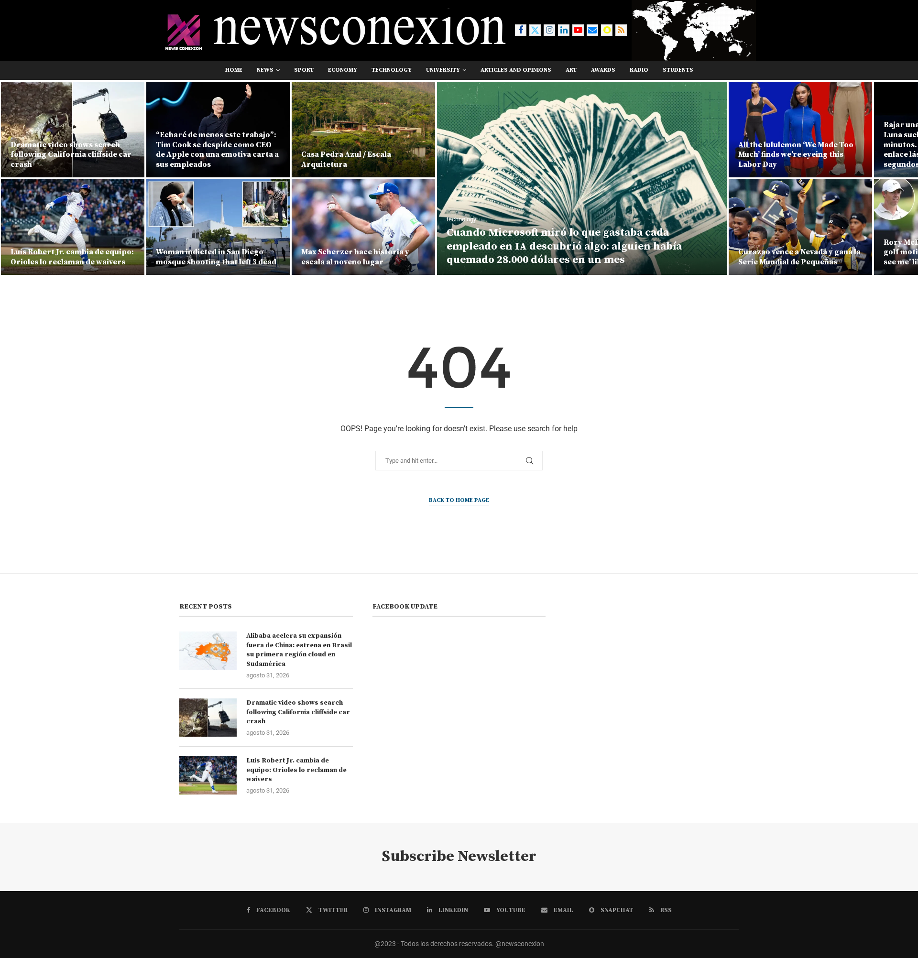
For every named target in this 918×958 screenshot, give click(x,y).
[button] (18, 178)
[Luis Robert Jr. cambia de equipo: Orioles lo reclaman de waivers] (208, 775)
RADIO (639, 70)
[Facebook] (520, 30)
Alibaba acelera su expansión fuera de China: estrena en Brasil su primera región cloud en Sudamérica (299, 649)
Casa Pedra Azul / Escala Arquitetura (201, 159)
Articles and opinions (516, 70)
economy (342, 70)
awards (603, 70)
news (265, 70)
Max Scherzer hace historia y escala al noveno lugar (210, 257)
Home (233, 70)
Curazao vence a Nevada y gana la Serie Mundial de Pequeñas (654, 257)
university (443, 70)
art (571, 70)
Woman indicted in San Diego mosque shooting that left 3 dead (71, 257)
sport (304, 70)
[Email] (592, 30)
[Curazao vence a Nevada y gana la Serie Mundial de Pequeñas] (655, 227)
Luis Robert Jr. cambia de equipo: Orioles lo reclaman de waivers (296, 770)
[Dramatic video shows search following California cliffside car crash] (208, 717)
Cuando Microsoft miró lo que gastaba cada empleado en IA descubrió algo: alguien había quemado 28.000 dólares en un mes (418, 246)
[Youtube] (578, 30)
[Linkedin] (563, 30)
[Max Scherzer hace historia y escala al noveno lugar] (218, 227)
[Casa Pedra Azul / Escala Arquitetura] (218, 129)
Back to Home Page (459, 500)
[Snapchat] (606, 30)
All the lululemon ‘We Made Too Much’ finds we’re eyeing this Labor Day (650, 155)
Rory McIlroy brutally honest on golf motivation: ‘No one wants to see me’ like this (799, 252)
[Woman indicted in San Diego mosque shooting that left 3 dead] (72, 227)
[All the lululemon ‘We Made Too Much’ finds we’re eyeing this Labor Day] (655, 129)
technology (392, 70)
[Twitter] (535, 30)
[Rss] (621, 30)
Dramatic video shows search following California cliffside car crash (298, 712)
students (678, 70)
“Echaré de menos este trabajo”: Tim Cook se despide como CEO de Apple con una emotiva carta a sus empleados (72, 149)
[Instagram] (549, 30)
